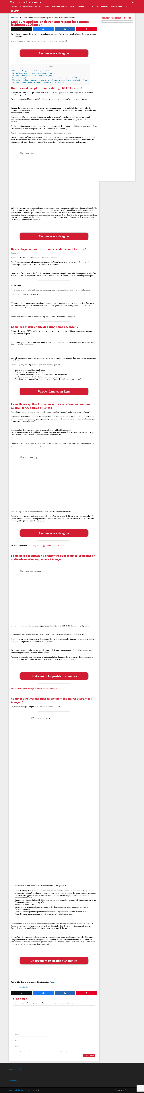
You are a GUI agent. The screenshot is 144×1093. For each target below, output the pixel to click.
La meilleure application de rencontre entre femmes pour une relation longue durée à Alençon (46, 78)
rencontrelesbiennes (16, 1090)
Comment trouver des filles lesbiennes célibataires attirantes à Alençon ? (38, 82)
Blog (128, 6)
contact (15, 11)
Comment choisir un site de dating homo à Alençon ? (32, 75)
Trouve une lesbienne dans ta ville (105, 6)
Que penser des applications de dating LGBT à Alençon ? (33, 71)
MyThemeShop (129, 1090)
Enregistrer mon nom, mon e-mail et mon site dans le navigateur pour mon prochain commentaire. (54, 1051)
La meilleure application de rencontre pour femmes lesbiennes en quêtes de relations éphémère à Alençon (50, 80)
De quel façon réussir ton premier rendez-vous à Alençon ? (33, 73)
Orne (53, 982)
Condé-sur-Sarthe (21, 987)
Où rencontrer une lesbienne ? (26, 6)
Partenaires (13, 1080)
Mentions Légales (15, 1069)
